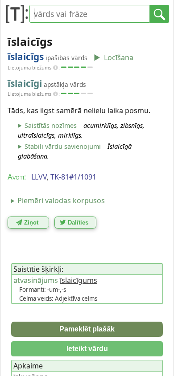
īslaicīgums (78, 280)
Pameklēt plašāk (87, 329)
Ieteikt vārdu (87, 348)
